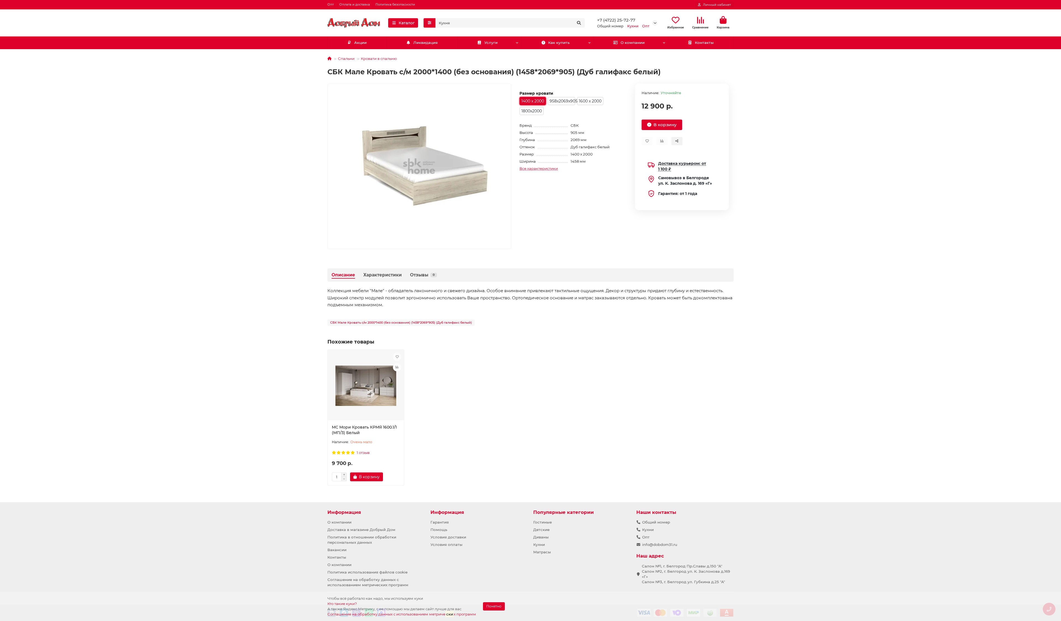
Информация (344, 512)
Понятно (493, 606)
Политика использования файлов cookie (367, 572)
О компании (633, 42)
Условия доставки (448, 537)
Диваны (541, 537)
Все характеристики (538, 168)
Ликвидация (425, 42)
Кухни (539, 544)
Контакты (704, 42)
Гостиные (542, 522)
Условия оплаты (446, 544)
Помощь (438, 529)
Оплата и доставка (354, 4)
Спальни (346, 58)
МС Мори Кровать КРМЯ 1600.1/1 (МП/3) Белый (364, 430)
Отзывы (422, 275)
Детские (541, 529)
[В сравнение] (397, 367)
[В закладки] (397, 357)
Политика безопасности (395, 4)
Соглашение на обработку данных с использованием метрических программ (367, 582)
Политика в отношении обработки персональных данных (361, 540)
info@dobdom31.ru (659, 544)
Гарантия (439, 522)
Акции (360, 42)
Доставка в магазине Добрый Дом (361, 529)
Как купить (559, 42)
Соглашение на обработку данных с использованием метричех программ (401, 614)
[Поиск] (578, 23)
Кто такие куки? (342, 603)
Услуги (491, 42)
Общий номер (656, 522)
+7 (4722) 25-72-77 (616, 20)
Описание (343, 275)
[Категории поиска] (429, 23)
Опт (330, 4)
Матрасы (542, 552)
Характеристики (382, 275)
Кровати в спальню (379, 58)
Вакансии (336, 550)
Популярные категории (563, 512)
